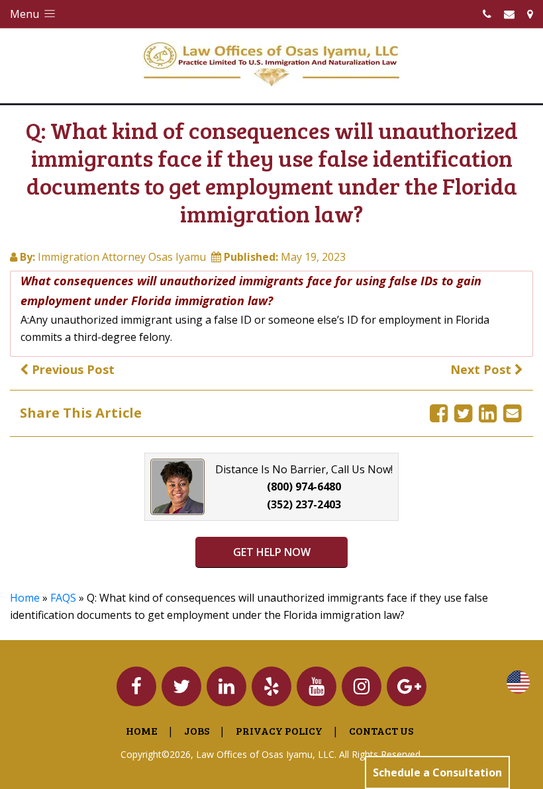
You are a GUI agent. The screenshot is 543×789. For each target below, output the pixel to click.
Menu (26, 14)
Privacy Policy (279, 730)
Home (25, 597)
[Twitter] (463, 412)
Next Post (482, 369)
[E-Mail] (512, 412)
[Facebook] (439, 412)
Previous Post (71, 369)
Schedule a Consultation (437, 772)
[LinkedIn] (488, 412)
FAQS (63, 597)
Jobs (196, 730)
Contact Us (381, 730)
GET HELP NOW (272, 552)
